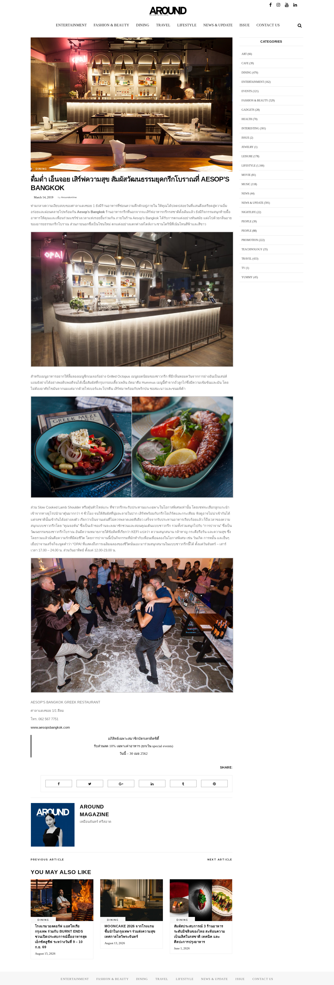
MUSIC (246, 184)
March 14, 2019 (43, 197)
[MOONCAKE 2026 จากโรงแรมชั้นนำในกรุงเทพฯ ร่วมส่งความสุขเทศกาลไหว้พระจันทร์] (131, 900)
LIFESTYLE (249, 165)
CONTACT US (262, 979)
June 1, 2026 (182, 948)
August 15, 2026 (45, 953)
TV (243, 268)
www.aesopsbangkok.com (50, 727)
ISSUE (245, 137)
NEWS (245, 193)
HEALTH (247, 119)
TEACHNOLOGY (252, 249)
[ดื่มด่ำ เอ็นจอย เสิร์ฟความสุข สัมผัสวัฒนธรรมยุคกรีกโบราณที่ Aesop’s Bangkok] (53, 825)
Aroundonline (69, 197)
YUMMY (247, 277)
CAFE (245, 63)
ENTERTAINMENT (253, 82)
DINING (41, 168)
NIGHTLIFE (249, 212)
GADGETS (248, 109)
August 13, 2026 (115, 943)
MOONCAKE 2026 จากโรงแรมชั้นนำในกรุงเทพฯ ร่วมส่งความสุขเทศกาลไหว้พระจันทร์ (130, 931)
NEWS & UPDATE (252, 202)
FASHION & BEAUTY (255, 100)
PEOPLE (247, 221)
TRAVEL (247, 258)
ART (244, 54)
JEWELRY (248, 147)
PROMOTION (250, 240)
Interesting (250, 128)
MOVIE (246, 175)
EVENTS (247, 91)
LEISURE (247, 156)
